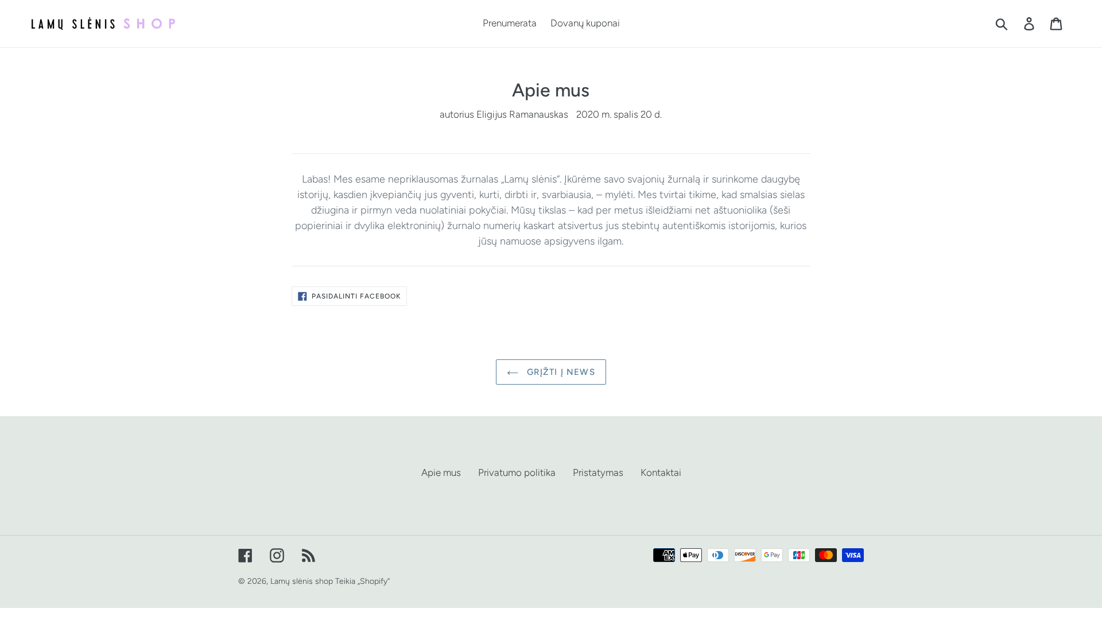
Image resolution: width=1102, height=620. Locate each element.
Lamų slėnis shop (301, 581)
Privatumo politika (517, 472)
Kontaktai (661, 472)
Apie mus (441, 472)
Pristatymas (598, 472)
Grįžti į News (559, 372)
